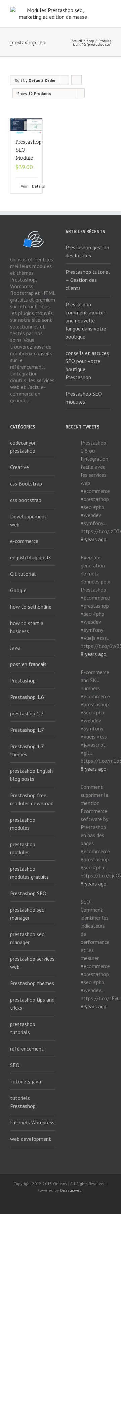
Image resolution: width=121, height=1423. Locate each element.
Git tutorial (23, 573)
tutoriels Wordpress (32, 1122)
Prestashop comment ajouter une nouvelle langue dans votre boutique (86, 320)
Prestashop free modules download (31, 799)
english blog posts (30, 557)
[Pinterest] (82, 1202)
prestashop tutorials (22, 1028)
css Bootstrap (26, 483)
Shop (90, 41)
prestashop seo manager (27, 913)
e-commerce (24, 541)
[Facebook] (28, 1202)
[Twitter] (50, 1202)
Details (34, 186)
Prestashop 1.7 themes (27, 750)
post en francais (28, 664)
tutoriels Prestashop (23, 1102)
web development (30, 1138)
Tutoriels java (25, 1081)
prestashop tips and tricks (32, 1003)
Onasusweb (71, 1190)
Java (15, 647)
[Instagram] (71, 1202)
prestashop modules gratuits (29, 872)
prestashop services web (32, 962)
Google (18, 590)
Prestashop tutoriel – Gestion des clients (88, 279)
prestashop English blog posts (31, 774)
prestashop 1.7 (27, 713)
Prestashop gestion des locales (87, 251)
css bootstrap (25, 500)
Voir (23, 186)
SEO (14, 1065)
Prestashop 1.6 (27, 697)
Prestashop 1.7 (27, 729)
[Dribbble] (93, 1202)
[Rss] (39, 1202)
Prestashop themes (32, 983)
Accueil (77, 41)
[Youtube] (60, 1202)
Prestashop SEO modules (84, 397)
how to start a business (26, 627)
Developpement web (28, 520)
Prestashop (23, 680)
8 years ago (94, 539)
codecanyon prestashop (23, 446)
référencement (27, 1048)
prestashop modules (22, 823)
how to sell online (30, 606)
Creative (19, 467)
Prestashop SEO (28, 893)
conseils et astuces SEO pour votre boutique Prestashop (87, 365)
